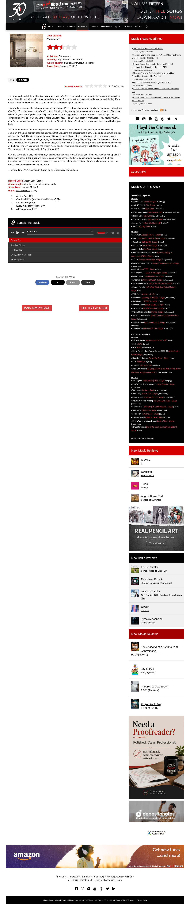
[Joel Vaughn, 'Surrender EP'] (26, 50)
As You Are (16, 240)
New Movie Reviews (144, 634)
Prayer (99, 880)
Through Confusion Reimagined (156, 583)
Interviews (105, 26)
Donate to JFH (87, 880)
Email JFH (87, 877)
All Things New (17, 260)
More (137, 26)
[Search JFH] (146, 26)
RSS (165, 110)
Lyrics (117, 26)
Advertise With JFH (124, 877)
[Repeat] (112, 232)
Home (50, 26)
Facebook (42, 282)
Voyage (144, 488)
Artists (70, 26)
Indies (93, 26)
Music (59, 26)
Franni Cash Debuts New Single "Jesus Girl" (152, 82)
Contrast (145, 610)
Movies (127, 26)
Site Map (98, 877)
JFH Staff (109, 877)
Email (73, 282)
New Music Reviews (144, 450)
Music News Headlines (146, 39)
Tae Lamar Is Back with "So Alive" (148, 49)
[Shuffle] (118, 233)
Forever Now (147, 475)
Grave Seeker (148, 623)
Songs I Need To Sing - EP (154, 571)
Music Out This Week (145, 187)
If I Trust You (16, 250)
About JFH (61, 877)
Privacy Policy (142, 900)
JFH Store (73, 880)
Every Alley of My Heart (21, 255)
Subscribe (109, 880)
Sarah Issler (47, 170)
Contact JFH (74, 877)
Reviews (81, 26)
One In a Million (17, 245)
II (141, 463)
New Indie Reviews (144, 558)
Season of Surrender (151, 500)
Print (88, 282)
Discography (65, 56)
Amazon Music (23, 190)
